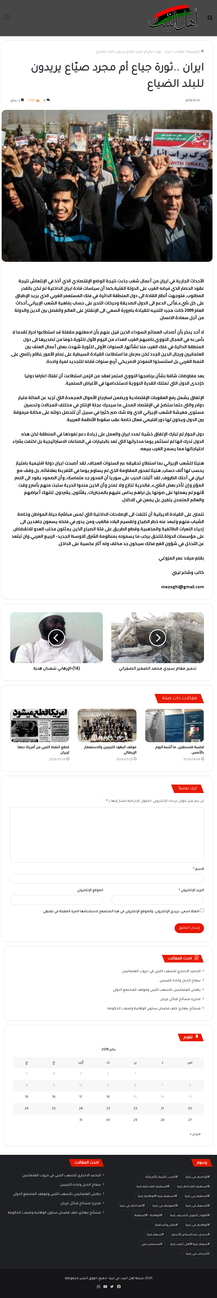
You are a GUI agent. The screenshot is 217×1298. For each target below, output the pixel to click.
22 (135, 1109)
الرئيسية (194, 52)
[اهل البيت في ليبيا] (173, 18)
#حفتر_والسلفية (166, 1225)
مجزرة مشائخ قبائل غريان (180, 999)
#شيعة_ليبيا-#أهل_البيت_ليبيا (190, 1244)
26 (27, 1109)
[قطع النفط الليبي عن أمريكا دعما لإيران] (39, 725)
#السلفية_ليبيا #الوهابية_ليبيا (157, 1196)
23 (108, 1109)
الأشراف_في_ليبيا (198, 1254)
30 (108, 1120)
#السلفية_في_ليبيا (197, 1196)
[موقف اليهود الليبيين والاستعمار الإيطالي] (107, 725)
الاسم (198, 869)
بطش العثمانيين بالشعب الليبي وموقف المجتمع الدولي (157, 990)
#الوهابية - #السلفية (148, 1215)
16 (108, 1097)
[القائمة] (7, 20)
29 (135, 1120)
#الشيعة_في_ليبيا (198, 1206)
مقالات (179, 52)
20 (190, 1109)
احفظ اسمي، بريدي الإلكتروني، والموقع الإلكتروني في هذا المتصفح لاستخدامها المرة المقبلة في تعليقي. (120, 912)
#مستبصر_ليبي (151, 1244)
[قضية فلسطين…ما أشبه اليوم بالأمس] (174, 725)
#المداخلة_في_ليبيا (132, 1206)
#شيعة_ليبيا (155, 1234)
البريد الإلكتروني (191, 890)
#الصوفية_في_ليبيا (165, 1206)
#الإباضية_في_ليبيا (198, 1177)
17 (80, 1097)
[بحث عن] (210, 20)
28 (162, 1120)
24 (81, 1109)
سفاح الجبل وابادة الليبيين (180, 981)
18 (53, 1097)
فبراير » (195, 1134)
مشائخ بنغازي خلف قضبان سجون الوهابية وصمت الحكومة (154, 1009)
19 (26, 1097)
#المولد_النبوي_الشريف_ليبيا (190, 1215)
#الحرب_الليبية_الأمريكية (162, 1177)
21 (162, 1109)
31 (80, 1120)
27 (190, 1120)
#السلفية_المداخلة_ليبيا (193, 1186)
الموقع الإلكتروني (90, 890)
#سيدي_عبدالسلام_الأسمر (191, 1234)
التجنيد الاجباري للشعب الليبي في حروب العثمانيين (161, 972)
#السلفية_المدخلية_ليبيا (152, 1186)
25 (54, 1109)
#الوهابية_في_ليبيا (198, 1225)
